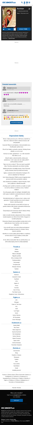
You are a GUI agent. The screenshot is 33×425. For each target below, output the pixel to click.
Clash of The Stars (16, 304)
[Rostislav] (9, 17)
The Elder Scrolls (16, 292)
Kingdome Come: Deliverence (16, 294)
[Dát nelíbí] (13, 29)
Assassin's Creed (16, 277)
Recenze (16, 274)
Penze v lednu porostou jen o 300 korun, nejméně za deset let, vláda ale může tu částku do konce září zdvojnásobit (16, 140)
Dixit (16, 361)
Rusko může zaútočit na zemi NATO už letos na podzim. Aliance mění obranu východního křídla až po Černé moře (16, 206)
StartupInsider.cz (20, 382)
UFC (16, 300)
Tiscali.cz (16, 247)
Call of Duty (16, 290)
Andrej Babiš (16, 325)
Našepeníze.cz (24, 380)
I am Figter (16, 311)
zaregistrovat (17, 395)
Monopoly (16, 357)
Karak (16, 368)
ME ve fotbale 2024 (16, 258)
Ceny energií (17, 262)
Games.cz (16, 272)
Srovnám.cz (12, 382)
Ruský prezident (17, 260)
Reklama (3, 419)
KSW (16, 308)
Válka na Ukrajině (16, 253)
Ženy (17, 374)
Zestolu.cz (16, 348)
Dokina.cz (12, 380)
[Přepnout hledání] (22, 2)
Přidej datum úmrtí (24, 13)
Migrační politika (16, 256)
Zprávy (9, 374)
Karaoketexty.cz (7, 378)
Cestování (21, 374)
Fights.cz (16, 297)
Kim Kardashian (16, 334)
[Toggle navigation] (29, 2)
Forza (16, 285)
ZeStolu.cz (16, 376)
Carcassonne (16, 350)
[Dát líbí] (5, 29)
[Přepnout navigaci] (24, 2)
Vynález (17, 269)
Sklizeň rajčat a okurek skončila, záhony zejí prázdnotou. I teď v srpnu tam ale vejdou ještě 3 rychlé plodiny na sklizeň (16, 159)
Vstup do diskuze (16, 122)
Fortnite (16, 287)
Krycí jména (17, 363)
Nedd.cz (21, 378)
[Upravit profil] (29, 9)
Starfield (16, 279)
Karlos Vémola (16, 315)
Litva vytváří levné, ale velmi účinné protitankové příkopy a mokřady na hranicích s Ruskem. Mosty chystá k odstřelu (16, 229)
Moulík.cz (26, 378)
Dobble (16, 359)
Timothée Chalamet (16, 345)
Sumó (16, 313)
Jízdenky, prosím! (16, 370)
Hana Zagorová (16, 329)
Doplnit (16, 400)
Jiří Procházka (16, 317)
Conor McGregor (16, 319)
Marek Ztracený (17, 338)
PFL (16, 306)
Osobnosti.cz (16, 323)
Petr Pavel (16, 327)
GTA (16, 281)
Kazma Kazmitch (16, 332)
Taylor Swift (16, 340)
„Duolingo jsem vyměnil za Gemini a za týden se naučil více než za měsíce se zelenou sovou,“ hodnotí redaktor (16, 187)
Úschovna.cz (15, 378)
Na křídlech (16, 366)
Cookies (7, 419)
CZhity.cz (17, 380)
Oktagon (16, 302)
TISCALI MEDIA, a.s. (15, 421)
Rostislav (20, 9)
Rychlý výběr (23, 29)
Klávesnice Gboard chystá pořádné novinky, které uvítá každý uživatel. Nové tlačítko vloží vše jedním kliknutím (17, 223)
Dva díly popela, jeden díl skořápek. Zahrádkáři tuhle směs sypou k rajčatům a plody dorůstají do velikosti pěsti (16, 194)
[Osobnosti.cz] (9, 2)
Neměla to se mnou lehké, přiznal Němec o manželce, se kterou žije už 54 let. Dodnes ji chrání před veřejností (16, 235)
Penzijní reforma (16, 266)
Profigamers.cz (9, 376)
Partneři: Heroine (16, 387)
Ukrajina (17, 251)
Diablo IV (16, 283)
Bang (16, 353)
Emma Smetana (16, 342)
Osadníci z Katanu (16, 355)
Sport (13, 374)
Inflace (16, 249)
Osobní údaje (13, 419)
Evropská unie (16, 264)
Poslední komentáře (9, 84)
